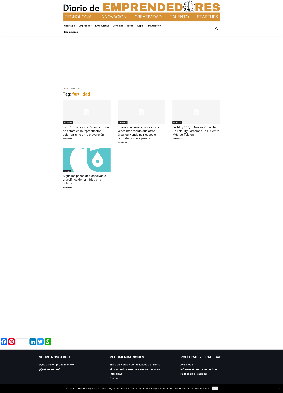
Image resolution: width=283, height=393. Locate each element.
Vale (215, 388)
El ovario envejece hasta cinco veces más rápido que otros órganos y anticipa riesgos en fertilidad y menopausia (138, 133)
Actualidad (68, 122)
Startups (67, 171)
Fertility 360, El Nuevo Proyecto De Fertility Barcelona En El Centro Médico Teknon (195, 131)
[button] (216, 28)
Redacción (67, 138)
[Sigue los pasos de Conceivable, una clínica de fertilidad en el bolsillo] (87, 160)
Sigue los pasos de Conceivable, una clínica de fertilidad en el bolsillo (85, 179)
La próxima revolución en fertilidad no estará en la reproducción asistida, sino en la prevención (87, 131)
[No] (279, 388)
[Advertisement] (141, 56)
